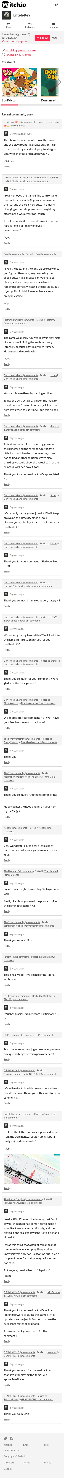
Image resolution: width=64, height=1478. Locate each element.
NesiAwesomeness (13, 1074)
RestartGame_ (11, 1399)
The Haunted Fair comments (18, 871)
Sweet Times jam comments (18, 1114)
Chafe (53, 543)
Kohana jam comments (15, 827)
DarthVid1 (9, 586)
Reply (7, 166)
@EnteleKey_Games (18, 54)
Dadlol (46, 995)
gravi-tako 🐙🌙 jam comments (20, 122)
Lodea (53, 375)
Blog (46, 1444)
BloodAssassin (11, 703)
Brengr (53, 660)
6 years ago (17, 1082)
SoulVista (8, 100)
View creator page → (14, 41)
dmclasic (54, 426)
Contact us (11, 1450)
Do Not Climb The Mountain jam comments (26, 177)
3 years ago (17, 189)
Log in (56, 4)
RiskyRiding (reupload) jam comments (23, 1199)
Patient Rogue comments (16, 956)
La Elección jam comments (17, 995)
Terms (26, 1462)
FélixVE (54, 617)
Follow (44, 37)
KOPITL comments (13, 1035)
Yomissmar (9, 925)
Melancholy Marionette (16, 776)
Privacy (47, 1462)
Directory (9, 1462)
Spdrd (53, 495)
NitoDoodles (53, 1292)
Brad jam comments (14, 254)
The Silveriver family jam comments (22, 738)
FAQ (25, 1444)
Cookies (8, 1468)
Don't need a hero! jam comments (21, 375)
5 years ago (17, 968)
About (8, 1444)
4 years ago (17, 750)
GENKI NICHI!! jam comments (19, 1070)
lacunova (52, 1352)
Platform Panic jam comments (19, 319)
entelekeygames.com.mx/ (21, 50)
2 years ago (17, 133)
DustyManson (11, 742)
